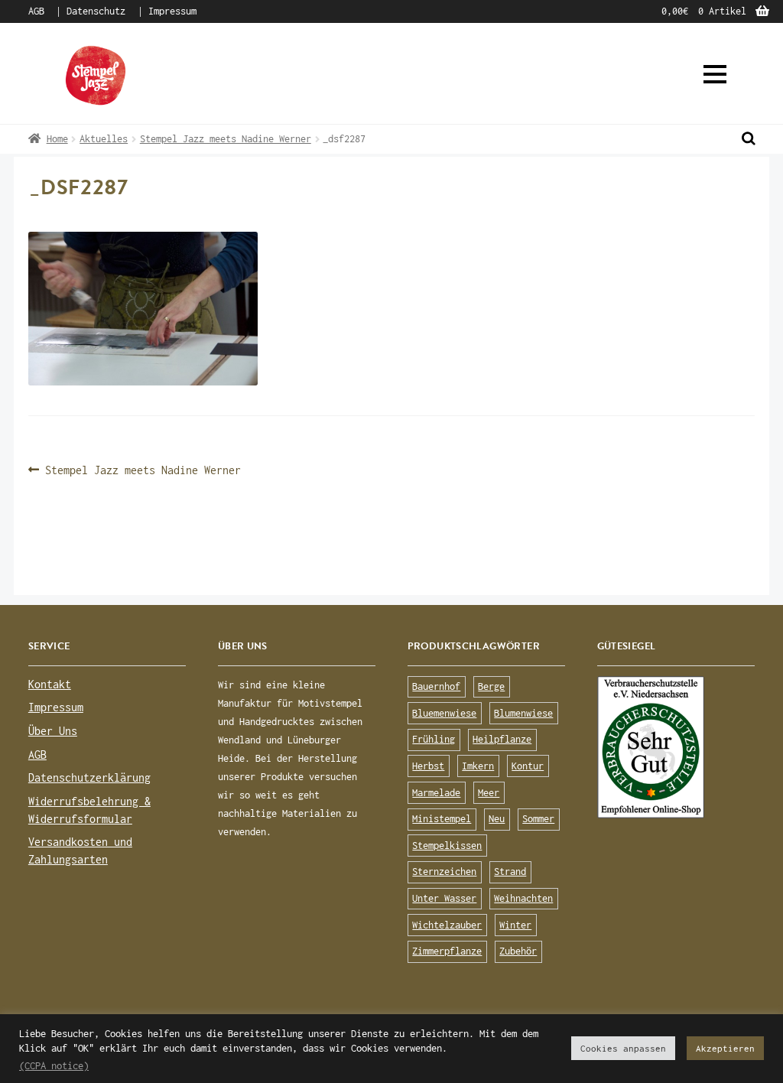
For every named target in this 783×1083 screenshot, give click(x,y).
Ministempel (441, 818)
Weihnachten (523, 898)
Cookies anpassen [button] (623, 1048)
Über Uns (52, 730)
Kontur (528, 766)
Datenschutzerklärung (89, 777)
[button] (714, 74)
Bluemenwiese (444, 713)
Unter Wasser (444, 898)
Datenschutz (96, 11)
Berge (491, 686)
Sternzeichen (444, 871)
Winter (515, 925)
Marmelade (436, 792)
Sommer (538, 818)
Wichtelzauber (447, 925)
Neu (497, 818)
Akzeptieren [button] (725, 1048)
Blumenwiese (523, 713)
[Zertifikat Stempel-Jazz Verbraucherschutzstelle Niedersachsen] (676, 747)
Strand (510, 871)
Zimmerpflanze (447, 951)
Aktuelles (104, 139)
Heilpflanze (502, 739)
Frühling (433, 739)
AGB (36, 11)
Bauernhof (436, 686)
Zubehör (518, 951)
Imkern (478, 766)
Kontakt (49, 684)
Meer (488, 792)
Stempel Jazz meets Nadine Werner (225, 139)
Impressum (172, 11)
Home (57, 139)
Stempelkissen (447, 845)
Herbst (428, 766)
